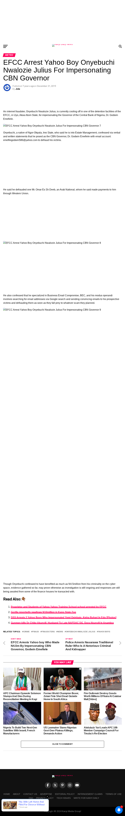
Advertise (46, 794)
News (60, 632)
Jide (17, 89)
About (16, 794)
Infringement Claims (90, 794)
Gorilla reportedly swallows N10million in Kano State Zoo (43, 612)
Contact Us (30, 794)
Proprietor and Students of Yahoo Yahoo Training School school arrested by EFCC (58, 606)
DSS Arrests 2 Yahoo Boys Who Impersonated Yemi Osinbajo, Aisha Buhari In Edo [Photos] (63, 617)
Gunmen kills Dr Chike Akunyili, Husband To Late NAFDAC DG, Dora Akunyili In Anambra (62, 622)
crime (26, 632)
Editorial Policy (65, 794)
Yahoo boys (104, 632)
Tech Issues (64, 798)
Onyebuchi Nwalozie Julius (80, 632)
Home (7, 794)
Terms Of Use (113, 794)
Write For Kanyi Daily (86, 798)
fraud (35, 632)
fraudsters (48, 632)
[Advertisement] (62, 21)
